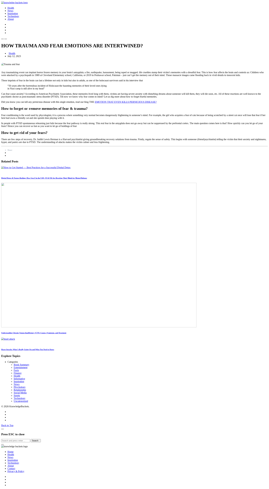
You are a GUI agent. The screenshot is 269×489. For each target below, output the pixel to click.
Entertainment (20, 367)
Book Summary (21, 364)
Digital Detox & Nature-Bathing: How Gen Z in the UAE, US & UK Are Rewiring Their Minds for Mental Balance (44, 178)
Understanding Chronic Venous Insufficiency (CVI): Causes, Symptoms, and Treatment (33, 333)
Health (10, 8)
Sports (17, 395)
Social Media (20, 392)
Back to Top (7, 425)
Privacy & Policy (15, 471)
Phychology (20, 387)
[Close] (2, 429)
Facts (16, 370)
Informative (19, 378)
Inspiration (12, 13)
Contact (11, 468)
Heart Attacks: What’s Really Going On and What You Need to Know (27, 349)
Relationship (20, 390)
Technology (13, 16)
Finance (17, 373)
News (10, 10)
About (10, 19)
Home (10, 451)
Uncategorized (21, 401)
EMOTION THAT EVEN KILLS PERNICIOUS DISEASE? (126, 102)
